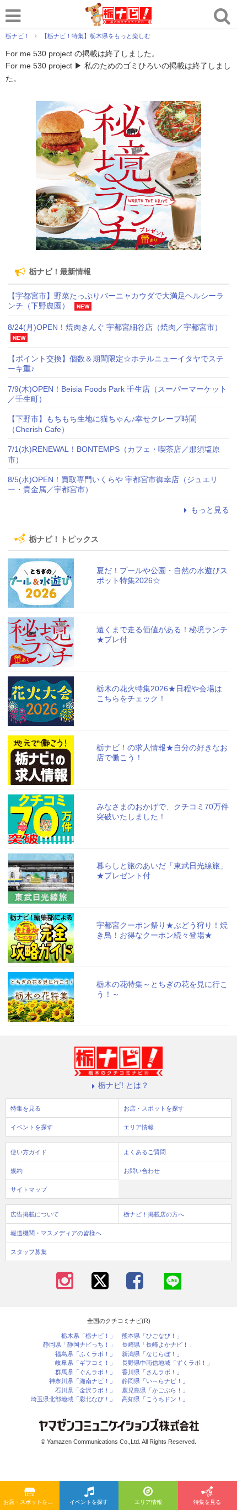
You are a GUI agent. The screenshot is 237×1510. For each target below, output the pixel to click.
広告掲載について (34, 1214)
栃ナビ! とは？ (123, 1085)
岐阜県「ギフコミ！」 (85, 1363)
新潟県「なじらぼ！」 (152, 1354)
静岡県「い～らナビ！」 (155, 1381)
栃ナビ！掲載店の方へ (153, 1214)
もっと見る (210, 509)
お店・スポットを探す (30, 1502)
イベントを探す (88, 1502)
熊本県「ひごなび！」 (152, 1336)
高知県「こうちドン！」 (155, 1399)
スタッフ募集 (28, 1251)
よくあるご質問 (144, 1152)
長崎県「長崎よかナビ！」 (158, 1345)
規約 (16, 1170)
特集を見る (25, 1108)
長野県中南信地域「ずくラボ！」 (167, 1363)
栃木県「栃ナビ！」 (88, 1336)
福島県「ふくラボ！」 (85, 1354)
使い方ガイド (28, 1152)
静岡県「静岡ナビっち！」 (79, 1345)
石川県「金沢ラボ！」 (85, 1391)
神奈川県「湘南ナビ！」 (82, 1381)
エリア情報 (148, 1502)
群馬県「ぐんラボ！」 (85, 1372)
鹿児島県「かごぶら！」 (155, 1391)
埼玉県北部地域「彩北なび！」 (73, 1399)
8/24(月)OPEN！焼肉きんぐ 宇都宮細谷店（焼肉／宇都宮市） (115, 327)
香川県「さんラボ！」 (152, 1372)
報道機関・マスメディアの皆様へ (55, 1233)
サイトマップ (28, 1189)
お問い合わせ (141, 1170)
